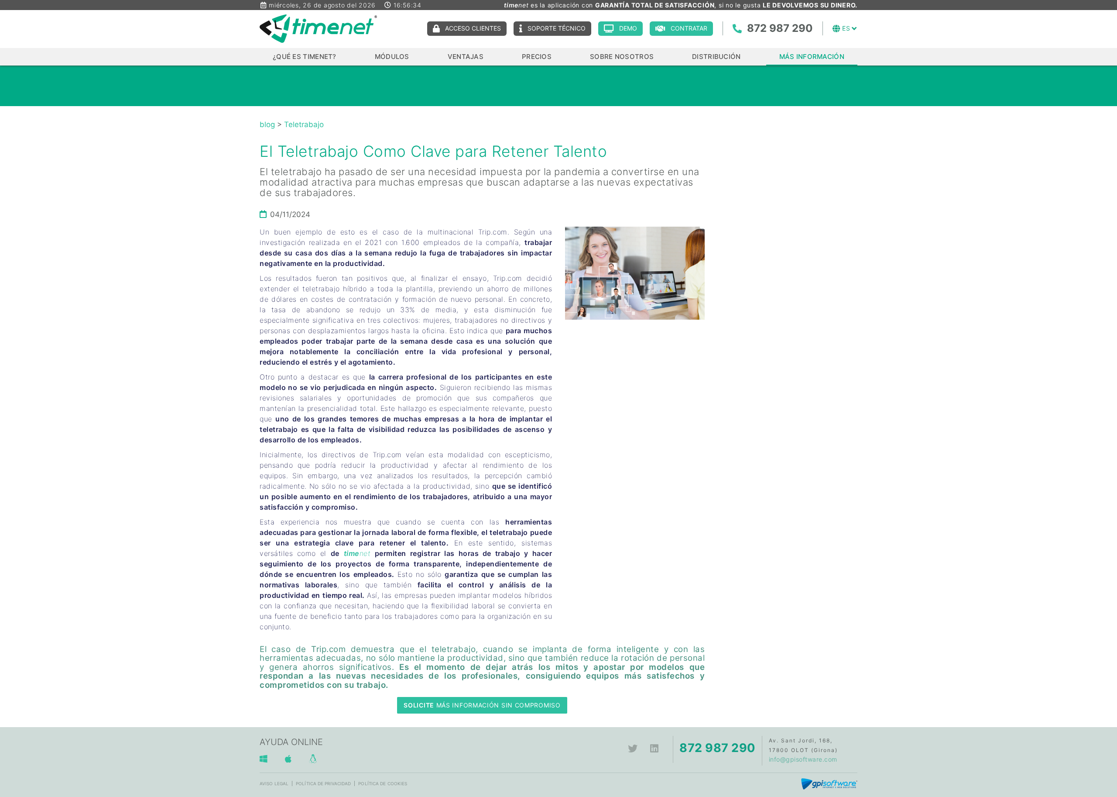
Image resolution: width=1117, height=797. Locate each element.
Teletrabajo (304, 124)
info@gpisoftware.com (803, 759)
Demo (628, 28)
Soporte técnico (557, 28)
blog (267, 124)
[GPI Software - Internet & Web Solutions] (829, 783)
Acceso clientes (473, 28)
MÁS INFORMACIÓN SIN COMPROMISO (482, 705)
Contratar (689, 28)
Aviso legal (274, 783)
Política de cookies (382, 783)
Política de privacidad (323, 783)
